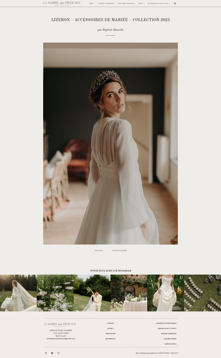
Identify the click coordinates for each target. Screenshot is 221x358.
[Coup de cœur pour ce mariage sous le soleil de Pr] (165, 293)
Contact (110, 328)
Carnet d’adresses (106, 3)
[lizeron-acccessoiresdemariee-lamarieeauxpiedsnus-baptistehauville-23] (110, 143)
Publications (110, 334)
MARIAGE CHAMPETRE (168, 334)
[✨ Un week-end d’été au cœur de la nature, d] (92, 293)
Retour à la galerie (120, 250)
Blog (91, 3)
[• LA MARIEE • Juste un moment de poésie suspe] (18, 293)
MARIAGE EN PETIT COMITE (167, 328)
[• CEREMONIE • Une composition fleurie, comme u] (55, 293)
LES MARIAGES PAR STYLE (158, 3)
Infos (140, 3)
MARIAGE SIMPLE (170, 344)
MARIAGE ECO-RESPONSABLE (166, 323)
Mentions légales (168, 353)
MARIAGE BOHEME (170, 339)
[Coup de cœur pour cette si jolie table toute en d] (128, 293)
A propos (110, 323)
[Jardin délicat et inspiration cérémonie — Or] (202, 293)
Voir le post (98, 250)
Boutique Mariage (126, 3)
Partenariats (110, 339)
